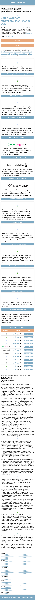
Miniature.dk (17, 52)
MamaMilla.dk (23, 54)
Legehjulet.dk (14, 54)
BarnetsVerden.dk (27, 52)
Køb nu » (17, 45)
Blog (14, 597)
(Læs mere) (28, 33)
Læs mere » (17, 40)
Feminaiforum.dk (17, 3)
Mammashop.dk (5, 54)
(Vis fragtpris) (9, 36)
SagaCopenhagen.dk (7, 52)
